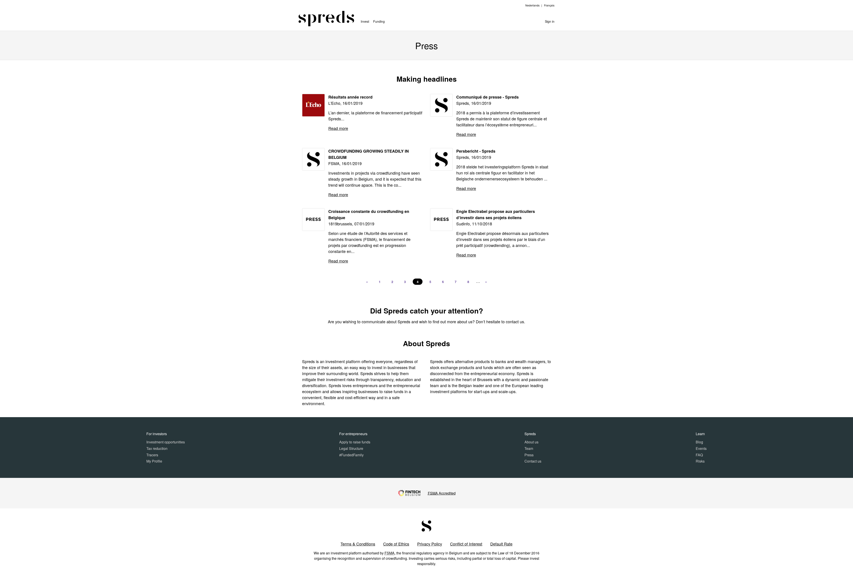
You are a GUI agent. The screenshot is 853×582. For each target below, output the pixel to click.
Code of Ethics (396, 544)
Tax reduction (156, 448)
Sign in (549, 21)
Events (701, 448)
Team (528, 448)
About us (531, 442)
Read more (338, 128)
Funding (379, 21)
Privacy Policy (429, 544)
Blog (699, 442)
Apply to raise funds (354, 442)
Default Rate (501, 544)
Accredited (442, 493)
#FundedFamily (351, 454)
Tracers (152, 454)
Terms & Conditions (358, 544)
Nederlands (532, 5)
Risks (700, 461)
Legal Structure (351, 448)
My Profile (154, 461)
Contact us (532, 461)
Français (549, 5)
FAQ (699, 454)
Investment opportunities (165, 442)
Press (529, 454)
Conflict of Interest (466, 544)
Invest (365, 21)
